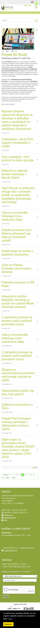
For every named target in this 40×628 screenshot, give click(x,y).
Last (13, 477)
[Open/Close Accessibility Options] (36, 3)
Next (7, 477)
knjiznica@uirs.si (10, 550)
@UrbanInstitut (10, 518)
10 (3, 477)
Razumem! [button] (8, 624)
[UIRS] (8, 7)
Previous (6, 475)
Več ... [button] (10, 619)
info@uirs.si (8, 515)
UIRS (5, 520)
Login (6, 2)
